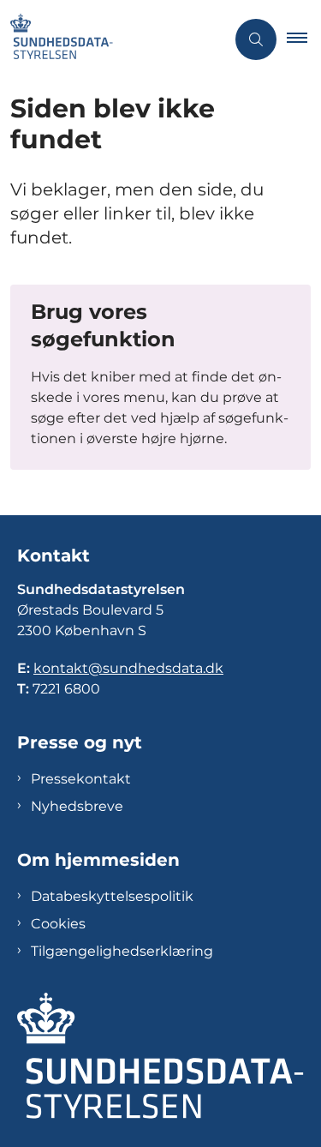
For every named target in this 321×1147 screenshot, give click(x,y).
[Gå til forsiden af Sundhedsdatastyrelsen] (112, 39)
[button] (304, 39)
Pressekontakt (81, 779)
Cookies (58, 924)
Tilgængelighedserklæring (122, 951)
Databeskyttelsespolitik (112, 896)
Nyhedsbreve (77, 806)
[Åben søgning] (255, 39)
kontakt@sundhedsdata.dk (128, 668)
